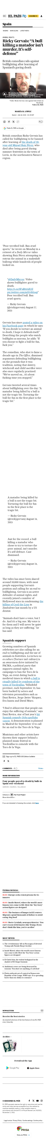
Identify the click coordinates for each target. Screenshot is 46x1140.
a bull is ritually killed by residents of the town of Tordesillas (21, 681)
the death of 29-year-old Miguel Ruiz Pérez (21, 143)
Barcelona (14, 31)
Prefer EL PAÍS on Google (15, 128)
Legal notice (8, 1120)
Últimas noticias (10, 890)
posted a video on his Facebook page (23, 324)
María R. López (23, 111)
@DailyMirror (16, 279)
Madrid (5, 31)
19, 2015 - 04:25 (26, 115)
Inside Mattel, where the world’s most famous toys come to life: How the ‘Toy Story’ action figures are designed (23, 905)
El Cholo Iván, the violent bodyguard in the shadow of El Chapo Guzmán (21, 961)
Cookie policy (37, 1120)
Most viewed (8, 938)
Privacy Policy (17, 1120)
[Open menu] (5, 16)
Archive (6, 1037)
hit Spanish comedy (21, 717)
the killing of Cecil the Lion (23, 603)
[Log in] (41, 16)
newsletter (8, 1011)
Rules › (40, 768)
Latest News (24, 31)
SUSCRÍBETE (33, 16)
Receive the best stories (14, 1016)
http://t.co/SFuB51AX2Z (20, 289)
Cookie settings (27, 1120)
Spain (7, 24)
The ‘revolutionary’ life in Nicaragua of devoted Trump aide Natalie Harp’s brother (23, 945)
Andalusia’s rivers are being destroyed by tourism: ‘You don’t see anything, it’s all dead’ (21, 967)
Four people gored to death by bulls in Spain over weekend (22, 782)
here (37, 803)
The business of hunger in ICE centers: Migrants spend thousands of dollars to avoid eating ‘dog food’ (23, 914)
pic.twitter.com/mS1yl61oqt (22, 292)
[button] (23, 86)
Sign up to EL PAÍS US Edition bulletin (20, 756)
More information (8, 797)
